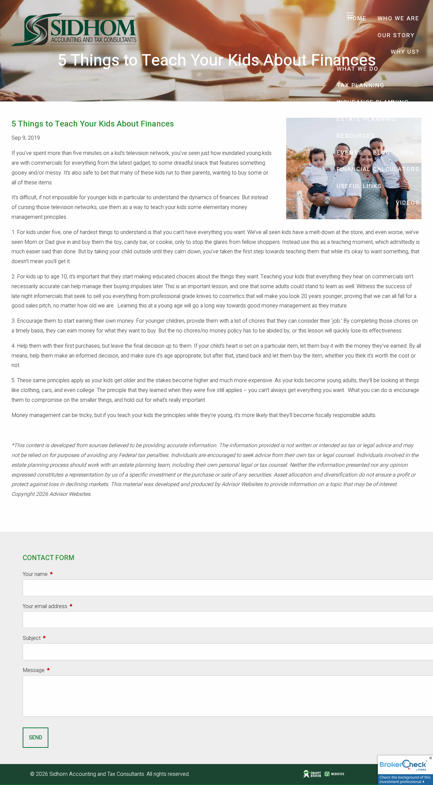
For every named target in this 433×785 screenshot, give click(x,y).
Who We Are (398, 18)
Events (349, 152)
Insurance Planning (373, 102)
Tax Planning (361, 85)
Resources (356, 136)
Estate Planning (366, 119)
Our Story (396, 35)
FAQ (407, 152)
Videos (407, 203)
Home (357, 18)
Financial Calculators (378, 169)
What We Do (358, 69)
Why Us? (405, 52)
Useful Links (359, 186)
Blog (381, 152)
